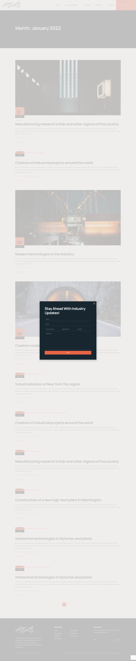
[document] (68, 330)
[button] (94, 303)
